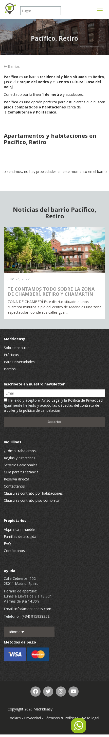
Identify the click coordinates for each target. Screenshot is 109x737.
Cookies (14, 718)
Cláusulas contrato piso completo (31, 500)
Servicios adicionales (21, 465)
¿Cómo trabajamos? (20, 450)
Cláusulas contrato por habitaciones (33, 493)
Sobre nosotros (16, 347)
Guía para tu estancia (21, 472)
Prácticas (11, 354)
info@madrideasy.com (32, 608)
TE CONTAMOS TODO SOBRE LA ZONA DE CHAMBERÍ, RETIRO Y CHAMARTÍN (51, 291)
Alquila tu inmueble (19, 529)
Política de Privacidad (85, 400)
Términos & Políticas (61, 718)
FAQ (7, 543)
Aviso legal (90, 718)
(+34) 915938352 (35, 616)
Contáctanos (14, 486)
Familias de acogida (20, 536)
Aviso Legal (51, 400)
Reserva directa (16, 479)
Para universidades (19, 361)
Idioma (15, 631)
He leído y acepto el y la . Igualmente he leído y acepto (53, 405)
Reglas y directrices (19, 457)
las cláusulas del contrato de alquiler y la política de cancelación (51, 408)
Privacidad (32, 718)
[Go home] (10, 9)
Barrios (13, 66)
